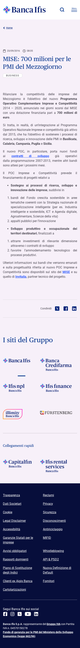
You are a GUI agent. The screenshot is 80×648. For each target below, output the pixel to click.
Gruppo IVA (53, 624)
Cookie (7, 512)
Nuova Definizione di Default (57, 570)
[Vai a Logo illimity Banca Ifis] (21, 415)
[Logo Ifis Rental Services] (58, 466)
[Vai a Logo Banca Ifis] (21, 364)
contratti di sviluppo (30, 156)
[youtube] (27, 614)
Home (9, 27)
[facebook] (5, 614)
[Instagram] (12, 614)
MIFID (47, 538)
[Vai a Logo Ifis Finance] (58, 390)
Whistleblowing (53, 551)
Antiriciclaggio (53, 529)
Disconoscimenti (54, 521)
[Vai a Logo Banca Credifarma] (58, 364)
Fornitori (48, 581)
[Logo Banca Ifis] (24, 9)
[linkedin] (36, 614)
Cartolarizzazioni (14, 589)
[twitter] (19, 614)
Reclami (48, 495)
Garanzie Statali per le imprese (18, 540)
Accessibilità (11, 529)
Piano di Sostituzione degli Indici (17, 570)
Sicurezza (49, 512)
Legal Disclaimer (14, 521)
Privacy (48, 504)
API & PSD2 (51, 559)
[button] (62, 9)
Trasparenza (11, 495)
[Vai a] (21, 390)
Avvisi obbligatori (15, 551)
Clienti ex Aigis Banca (17, 581)
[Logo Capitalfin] (21, 466)
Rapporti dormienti (15, 559)
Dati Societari (12, 504)
